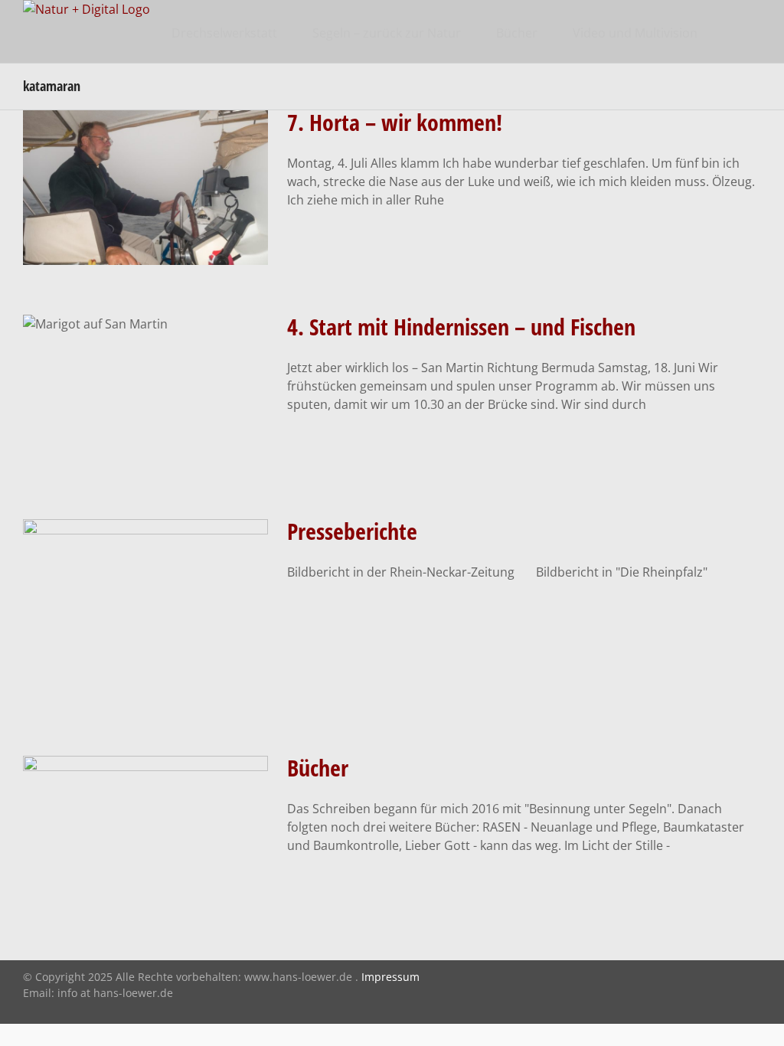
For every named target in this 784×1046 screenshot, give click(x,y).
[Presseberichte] (145, 613)
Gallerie (145, 139)
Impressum (390, 976)
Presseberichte (352, 531)
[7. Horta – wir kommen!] (145, 187)
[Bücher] (145, 833)
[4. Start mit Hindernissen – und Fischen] (145, 392)
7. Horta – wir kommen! (394, 122)
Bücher (317, 767)
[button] (737, 31)
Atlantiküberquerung (145, 246)
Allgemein (145, 654)
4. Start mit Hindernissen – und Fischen (461, 326)
